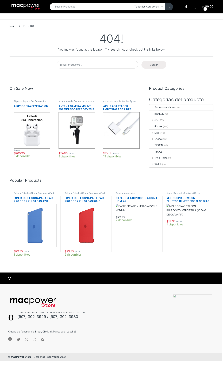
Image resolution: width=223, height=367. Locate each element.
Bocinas (188, 193)
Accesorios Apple (112, 101)
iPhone (158, 126)
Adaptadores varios (125, 193)
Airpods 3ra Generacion (34, 101)
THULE (158, 151)
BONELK (159, 113)
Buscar (154, 64)
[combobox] (91, 6)
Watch (158, 164)
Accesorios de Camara (70, 101)
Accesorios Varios (165, 107)
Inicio (12, 26)
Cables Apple (129, 101)
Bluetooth (178, 193)
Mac (157, 132)
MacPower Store (21, 356)
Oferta (158, 138)
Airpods (18, 101)
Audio (169, 193)
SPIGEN (159, 145)
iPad (157, 120)
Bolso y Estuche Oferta (25, 193)
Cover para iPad (46, 193)
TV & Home (161, 157)
